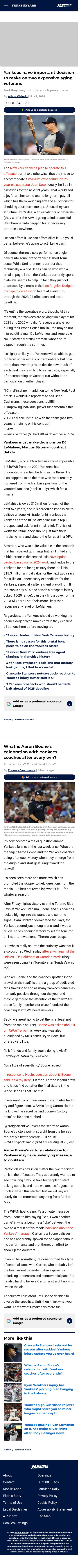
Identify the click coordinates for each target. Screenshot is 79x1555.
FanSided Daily (48, 1489)
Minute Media (21, 1532)
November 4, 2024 (61, 434)
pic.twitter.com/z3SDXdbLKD (36, 1137)
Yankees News (23, 1449)
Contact (9, 1482)
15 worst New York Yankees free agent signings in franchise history (35, 654)
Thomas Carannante (21, 770)
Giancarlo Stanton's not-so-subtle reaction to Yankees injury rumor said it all (40, 676)
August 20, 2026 (64, 1142)
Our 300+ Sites (48, 1482)
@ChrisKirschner (16, 390)
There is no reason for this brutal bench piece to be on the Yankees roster (36, 644)
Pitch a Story (12, 1496)
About (7, 1475)
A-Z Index (10, 1516)
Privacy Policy (47, 1496)
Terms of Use (12, 1502)
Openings (44, 1475)
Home (7, 719)
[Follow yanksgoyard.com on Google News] (69, 703)
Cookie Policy (47, 1502)
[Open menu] (6, 5)
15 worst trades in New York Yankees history (40, 635)
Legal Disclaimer (15, 1509)
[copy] (26, 103)
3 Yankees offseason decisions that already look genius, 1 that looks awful (39, 665)
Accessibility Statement (54, 1509)
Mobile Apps (12, 1489)
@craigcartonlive (17, 1126)
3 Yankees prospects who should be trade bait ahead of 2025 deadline (38, 686)
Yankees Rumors (24, 719)
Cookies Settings (15, 1523)
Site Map (44, 1516)
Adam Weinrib (18, 96)
